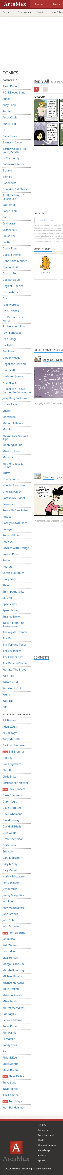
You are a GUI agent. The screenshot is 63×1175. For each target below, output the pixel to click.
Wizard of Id (10, 682)
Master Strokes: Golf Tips (15, 437)
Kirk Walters (10, 945)
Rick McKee (10, 1057)
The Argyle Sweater (15, 632)
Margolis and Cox (13, 964)
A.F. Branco (9, 720)
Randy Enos (10, 1045)
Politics (42, 1155)
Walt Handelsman (14, 1107)
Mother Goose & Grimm (13, 465)
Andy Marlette (11, 739)
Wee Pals (8, 676)
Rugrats (7, 566)
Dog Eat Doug (11, 280)
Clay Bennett (14, 789)
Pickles (7, 516)
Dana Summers (12, 795)
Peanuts (8, 504)
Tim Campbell (11, 1095)
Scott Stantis (10, 1064)
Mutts (6, 473)
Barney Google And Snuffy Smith (15, 150)
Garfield (8, 345)
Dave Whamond (12, 814)
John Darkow (11, 926)
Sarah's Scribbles (13, 573)
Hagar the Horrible (15, 364)
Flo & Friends (11, 311)
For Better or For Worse (13, 318)
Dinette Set (10, 273)
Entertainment (24, 12)
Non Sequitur (11, 479)
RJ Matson (9, 1039)
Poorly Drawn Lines (15, 523)
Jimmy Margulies (13, 895)
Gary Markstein (12, 858)
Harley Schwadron (14, 876)
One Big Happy (12, 491)
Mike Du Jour (11, 451)
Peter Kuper (10, 1026)
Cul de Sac (9, 236)
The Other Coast (13, 657)
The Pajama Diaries (15, 663)
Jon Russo (9, 939)
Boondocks (9, 183)
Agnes (6, 99)
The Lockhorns (12, 651)
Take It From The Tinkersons (13, 624)
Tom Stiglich (13, 1101)
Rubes (6, 560)
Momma (8, 457)
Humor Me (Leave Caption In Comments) (17, 390)
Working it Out (12, 688)
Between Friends (13, 164)
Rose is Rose (10, 554)
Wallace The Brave (14, 669)
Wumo (7, 694)
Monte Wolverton (14, 1007)
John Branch (10, 914)
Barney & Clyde (12, 142)
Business (7, 12)
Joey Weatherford (14, 908)
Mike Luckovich (12, 995)
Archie (7, 111)
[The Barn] (38, 476)
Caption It (9, 205)
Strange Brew (11, 616)
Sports (41, 1160)
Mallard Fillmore (13, 423)
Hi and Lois (10, 382)
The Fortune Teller (14, 644)
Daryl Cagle (10, 801)
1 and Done (10, 86)
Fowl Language (12, 333)
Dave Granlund (12, 808)
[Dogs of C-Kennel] (38, 358)
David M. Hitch (12, 826)
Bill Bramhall (14, 751)
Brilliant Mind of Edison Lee (13, 197)
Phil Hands (9, 1032)
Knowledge (44, 1150)
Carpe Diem (10, 211)
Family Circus (11, 304)
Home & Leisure (47, 1145)
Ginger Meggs (11, 357)
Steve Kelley (13, 1076)
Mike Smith (10, 1001)
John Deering (14, 932)
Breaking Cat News (15, 189)
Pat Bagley (9, 1014)
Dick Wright (10, 833)
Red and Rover (11, 535)
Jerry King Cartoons (15, 398)
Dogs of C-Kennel (13, 286)
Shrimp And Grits (13, 591)
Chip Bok (8, 770)
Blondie (7, 177)
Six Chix (7, 598)
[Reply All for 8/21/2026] (36, 89)
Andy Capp (9, 105)
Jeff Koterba (10, 889)
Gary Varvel (10, 870)
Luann (7, 410)
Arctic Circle (10, 117)
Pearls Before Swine (15, 510)
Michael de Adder (13, 982)
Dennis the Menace (15, 261)
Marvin (7, 429)
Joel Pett (8, 901)
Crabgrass (9, 223)
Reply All (8, 541)
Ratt (5, 1051)
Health (40, 12)
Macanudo (9, 417)
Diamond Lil (10, 267)
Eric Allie (8, 851)
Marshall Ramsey (13, 970)
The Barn (8, 638)
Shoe (6, 585)
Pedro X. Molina (12, 1020)
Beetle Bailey (11, 158)
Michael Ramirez (13, 976)
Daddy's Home (12, 255)
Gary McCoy (10, 864)
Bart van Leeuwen (14, 745)
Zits (5, 707)
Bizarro (7, 170)
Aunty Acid (9, 124)
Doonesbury (10, 292)
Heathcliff (9, 370)
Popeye (7, 529)
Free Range (10, 339)
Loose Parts (10, 404)
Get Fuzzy (9, 351)
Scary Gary (9, 579)
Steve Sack (9, 1082)
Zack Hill (8, 701)
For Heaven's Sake (14, 326)
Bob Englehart (12, 764)
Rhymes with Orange (16, 548)
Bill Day (7, 758)
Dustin (7, 298)
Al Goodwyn (10, 733)
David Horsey (11, 820)
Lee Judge (9, 951)
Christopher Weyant (15, 783)
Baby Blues (10, 136)
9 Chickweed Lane (14, 92)
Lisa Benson (10, 957)
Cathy (6, 217)
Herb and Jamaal (13, 376)
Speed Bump (10, 610)
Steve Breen (10, 1070)
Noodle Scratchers (14, 485)
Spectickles (10, 604)
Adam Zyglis (10, 726)
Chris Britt (9, 776)
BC (4, 130)
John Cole (8, 920)
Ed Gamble (9, 845)
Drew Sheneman (13, 839)
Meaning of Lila (12, 445)
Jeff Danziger (11, 883)
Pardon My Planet (14, 498)
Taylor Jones (10, 1089)
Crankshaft (10, 230)
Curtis (6, 242)
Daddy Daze (10, 248)
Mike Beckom (11, 989)
